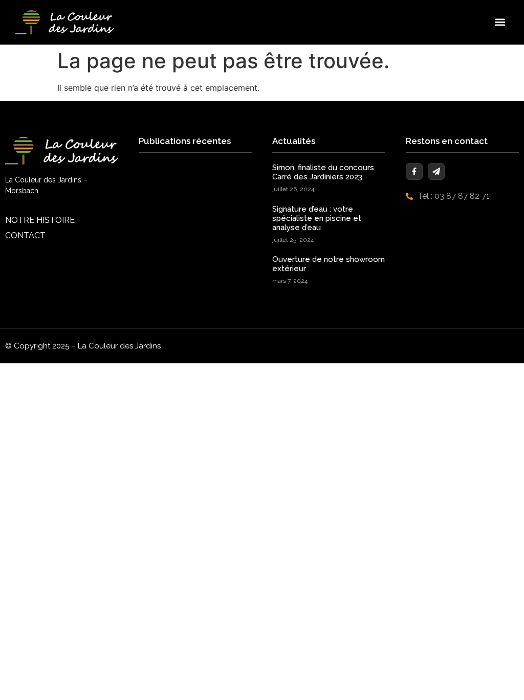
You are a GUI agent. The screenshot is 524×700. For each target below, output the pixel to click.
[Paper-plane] (436, 171)
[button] (500, 22)
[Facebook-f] (414, 171)
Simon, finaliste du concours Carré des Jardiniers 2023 (323, 172)
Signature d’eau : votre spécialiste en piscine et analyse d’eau (316, 218)
